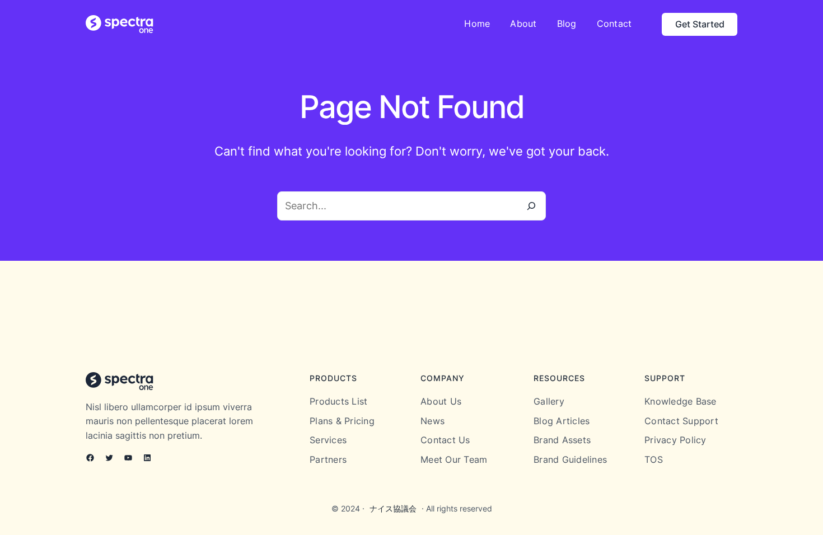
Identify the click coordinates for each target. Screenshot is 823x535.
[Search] (531, 206)
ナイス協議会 (393, 508)
